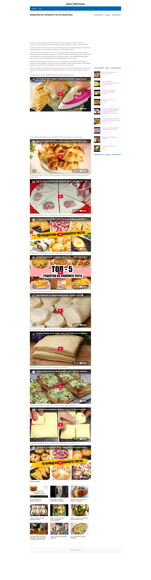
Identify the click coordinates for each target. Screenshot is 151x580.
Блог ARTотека (75, 3)
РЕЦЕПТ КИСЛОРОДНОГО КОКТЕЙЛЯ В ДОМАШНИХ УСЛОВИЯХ (108, 92)
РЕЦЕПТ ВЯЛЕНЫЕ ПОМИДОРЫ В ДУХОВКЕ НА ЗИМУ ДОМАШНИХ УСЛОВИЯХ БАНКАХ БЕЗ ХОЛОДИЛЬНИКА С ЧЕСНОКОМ (111, 111)
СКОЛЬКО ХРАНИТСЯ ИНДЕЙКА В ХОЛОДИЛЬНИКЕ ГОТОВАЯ (110, 128)
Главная (34, 8)
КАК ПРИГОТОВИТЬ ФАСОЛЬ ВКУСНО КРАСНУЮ (109, 72)
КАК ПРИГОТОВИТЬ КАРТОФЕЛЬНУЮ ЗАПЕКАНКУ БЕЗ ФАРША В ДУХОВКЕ (111, 83)
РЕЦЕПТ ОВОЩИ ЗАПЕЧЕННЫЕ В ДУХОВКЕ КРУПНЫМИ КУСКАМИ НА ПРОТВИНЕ (111, 120)
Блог (40, 8)
